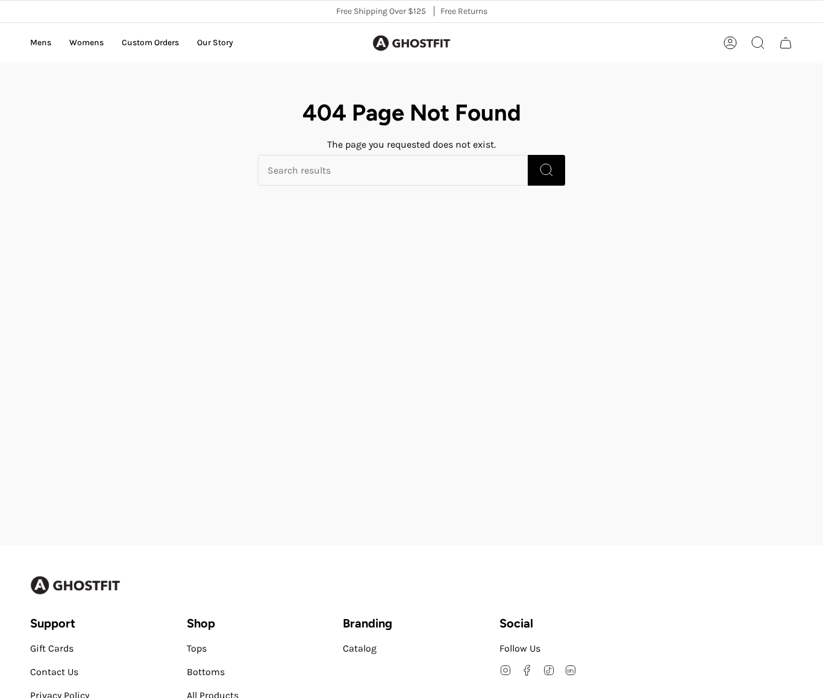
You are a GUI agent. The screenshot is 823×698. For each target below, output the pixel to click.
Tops (197, 648)
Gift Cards (52, 648)
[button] (40, 43)
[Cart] (786, 43)
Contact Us (54, 672)
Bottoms (206, 672)
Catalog (360, 648)
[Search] (546, 170)
